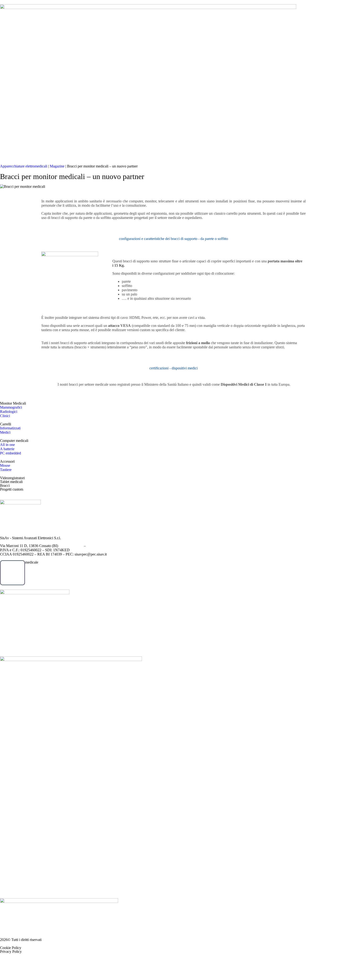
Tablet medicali (11, 482)
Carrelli (5, 424)
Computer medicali (14, 441)
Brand (71, 128)
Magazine (129, 128)
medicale (31, 562)
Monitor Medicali (13, 403)
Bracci (5, 485)
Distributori (99, 128)
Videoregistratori (12, 478)
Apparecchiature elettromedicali (23, 166)
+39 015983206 (71, 546)
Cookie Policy (10, 948)
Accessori (7, 461)
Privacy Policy (11, 951)
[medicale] (12, 572)
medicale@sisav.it (100, 546)
